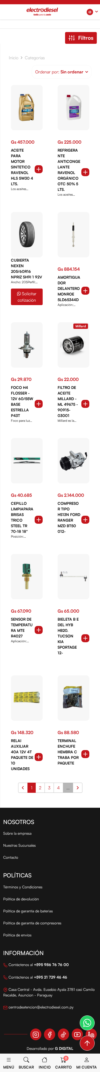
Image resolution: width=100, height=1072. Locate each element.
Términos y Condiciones (22, 887)
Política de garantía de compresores (32, 923)
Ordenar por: (59, 71)
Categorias (35, 57)
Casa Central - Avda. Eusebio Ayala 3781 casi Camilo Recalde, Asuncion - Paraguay (49, 992)
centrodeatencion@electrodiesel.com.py (40, 1007)
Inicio (13, 57)
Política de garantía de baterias (28, 911)
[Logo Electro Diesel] (42, 11)
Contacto (10, 857)
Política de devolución (21, 899)
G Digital (64, 1048)
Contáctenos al (38, 964)
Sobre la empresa (17, 833)
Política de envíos (17, 935)
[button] (92, 11)
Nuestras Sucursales (19, 845)
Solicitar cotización (27, 297)
